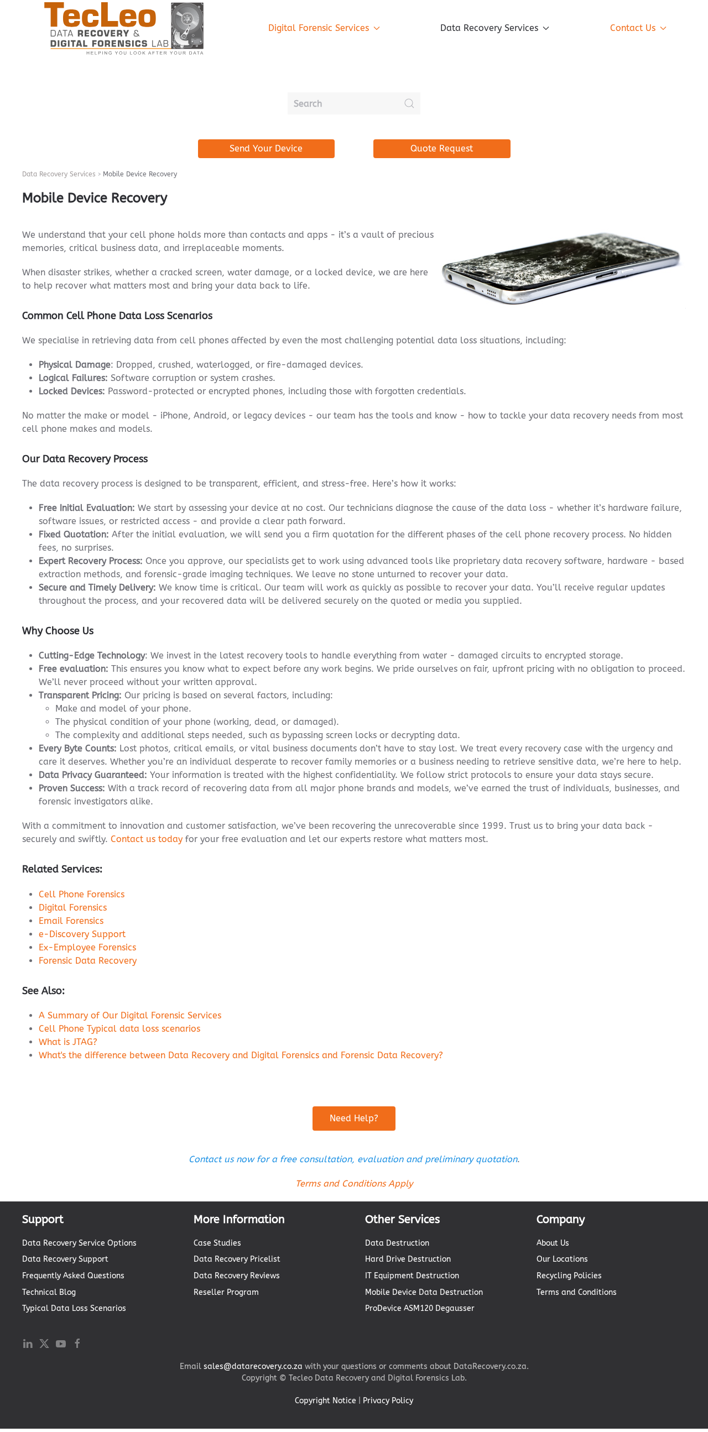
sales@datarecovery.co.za (253, 1366)
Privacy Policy (388, 1400)
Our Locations (562, 1259)
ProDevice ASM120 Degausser (420, 1308)
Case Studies (217, 1243)
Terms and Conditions (577, 1292)
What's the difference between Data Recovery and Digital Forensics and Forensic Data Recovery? (241, 1055)
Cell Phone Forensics (81, 894)
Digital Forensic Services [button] (318, 28)
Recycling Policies (569, 1276)
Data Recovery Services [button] (489, 28)
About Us (553, 1243)
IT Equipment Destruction (412, 1276)
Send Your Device (266, 148)
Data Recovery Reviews (237, 1276)
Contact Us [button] (632, 28)
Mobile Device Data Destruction (424, 1292)
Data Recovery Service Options (79, 1243)
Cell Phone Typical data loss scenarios (119, 1028)
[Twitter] (44, 1342)
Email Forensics (71, 921)
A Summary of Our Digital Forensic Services (130, 1015)
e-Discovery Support (82, 934)
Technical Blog (49, 1292)
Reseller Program (226, 1292)
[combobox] (354, 103)
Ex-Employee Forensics (87, 947)
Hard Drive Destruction (408, 1259)
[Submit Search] (409, 103)
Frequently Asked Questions (73, 1276)
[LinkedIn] (27, 1342)
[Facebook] (77, 1342)
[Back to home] (124, 28)
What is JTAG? (68, 1042)
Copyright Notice (325, 1400)
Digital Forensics (73, 907)
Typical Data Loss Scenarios (74, 1308)
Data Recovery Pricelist (237, 1259)
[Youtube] (60, 1342)
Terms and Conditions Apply (354, 1183)
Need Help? (354, 1118)
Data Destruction (397, 1243)
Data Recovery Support (65, 1259)
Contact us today (147, 839)
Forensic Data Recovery (88, 960)
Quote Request (441, 148)
